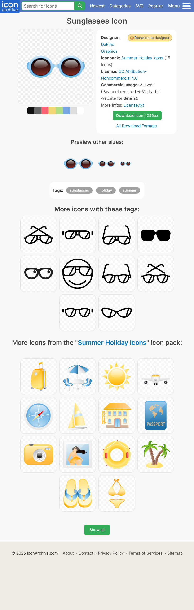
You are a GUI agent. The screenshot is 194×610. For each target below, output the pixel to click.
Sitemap (175, 553)
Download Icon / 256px (137, 115)
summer (130, 190)
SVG (139, 6)
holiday (106, 190)
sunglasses (79, 190)
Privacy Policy (111, 553)
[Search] (79, 5)
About (68, 553)
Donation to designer (152, 37)
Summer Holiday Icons (142, 57)
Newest (97, 6)
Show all (97, 529)
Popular (155, 6)
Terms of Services (145, 553)
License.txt (133, 105)
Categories (120, 6)
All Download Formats (136, 126)
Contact (86, 553)
